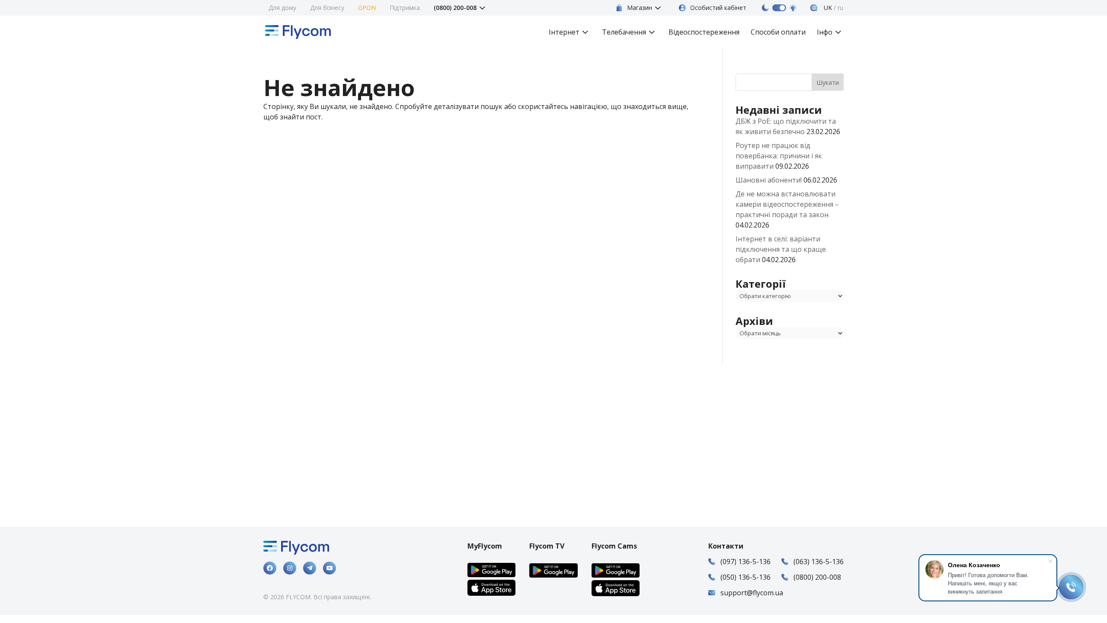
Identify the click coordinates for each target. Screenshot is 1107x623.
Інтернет (564, 33)
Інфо (824, 33)
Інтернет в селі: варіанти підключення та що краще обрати (781, 249)
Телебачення (624, 33)
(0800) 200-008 (455, 7)
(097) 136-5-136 (745, 561)
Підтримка (405, 7)
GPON (367, 7)
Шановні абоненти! (769, 180)
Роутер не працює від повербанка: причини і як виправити (779, 156)
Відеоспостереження (704, 33)
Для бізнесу (327, 7)
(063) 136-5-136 (818, 561)
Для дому (282, 7)
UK (827, 7)
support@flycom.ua (751, 592)
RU (840, 7)
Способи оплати (778, 33)
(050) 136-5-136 (745, 577)
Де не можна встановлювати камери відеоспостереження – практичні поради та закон (787, 204)
